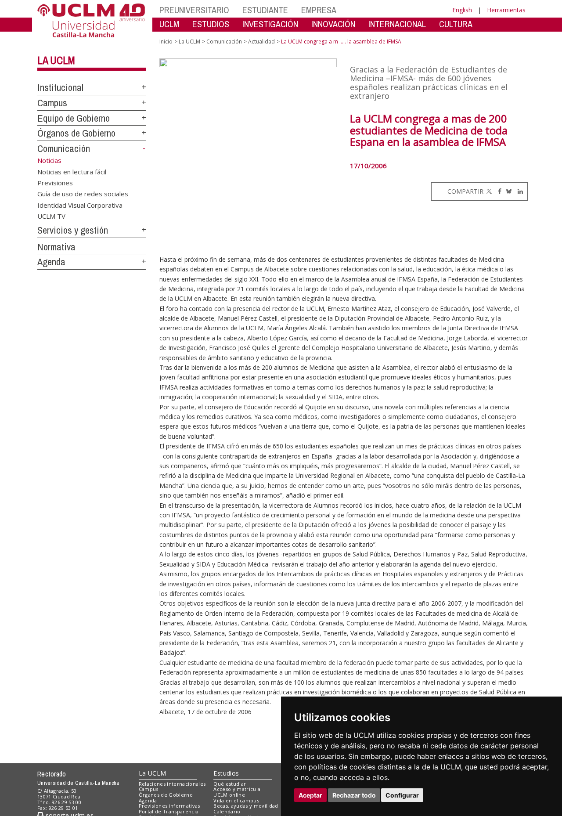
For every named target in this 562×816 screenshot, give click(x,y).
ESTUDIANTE (265, 10)
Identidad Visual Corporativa (79, 204)
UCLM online (229, 794)
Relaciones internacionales (172, 783)
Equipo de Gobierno (73, 118)
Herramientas (506, 10)
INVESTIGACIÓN (270, 24)
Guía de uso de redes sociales (82, 193)
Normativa (56, 246)
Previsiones (55, 182)
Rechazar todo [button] (354, 795)
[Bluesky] (507, 191)
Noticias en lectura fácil (71, 171)
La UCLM (56, 60)
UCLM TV (51, 216)
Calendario (226, 811)
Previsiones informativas (169, 805)
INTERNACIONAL (397, 24)
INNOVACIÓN (333, 24)
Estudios (226, 773)
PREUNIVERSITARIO (194, 10)
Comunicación (63, 148)
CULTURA (455, 24)
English (462, 10)
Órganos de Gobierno (76, 133)
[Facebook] (497, 191)
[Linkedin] (518, 191)
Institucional (60, 87)
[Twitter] (489, 191)
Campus (52, 102)
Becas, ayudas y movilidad (245, 805)
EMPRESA (318, 10)
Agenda (51, 261)
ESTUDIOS (210, 24)
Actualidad (261, 41)
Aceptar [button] (310, 795)
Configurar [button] (402, 795)
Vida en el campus (236, 800)
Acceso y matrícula (236, 789)
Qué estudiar (229, 783)
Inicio (166, 41)
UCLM (169, 24)
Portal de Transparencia (169, 811)
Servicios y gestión (72, 230)
